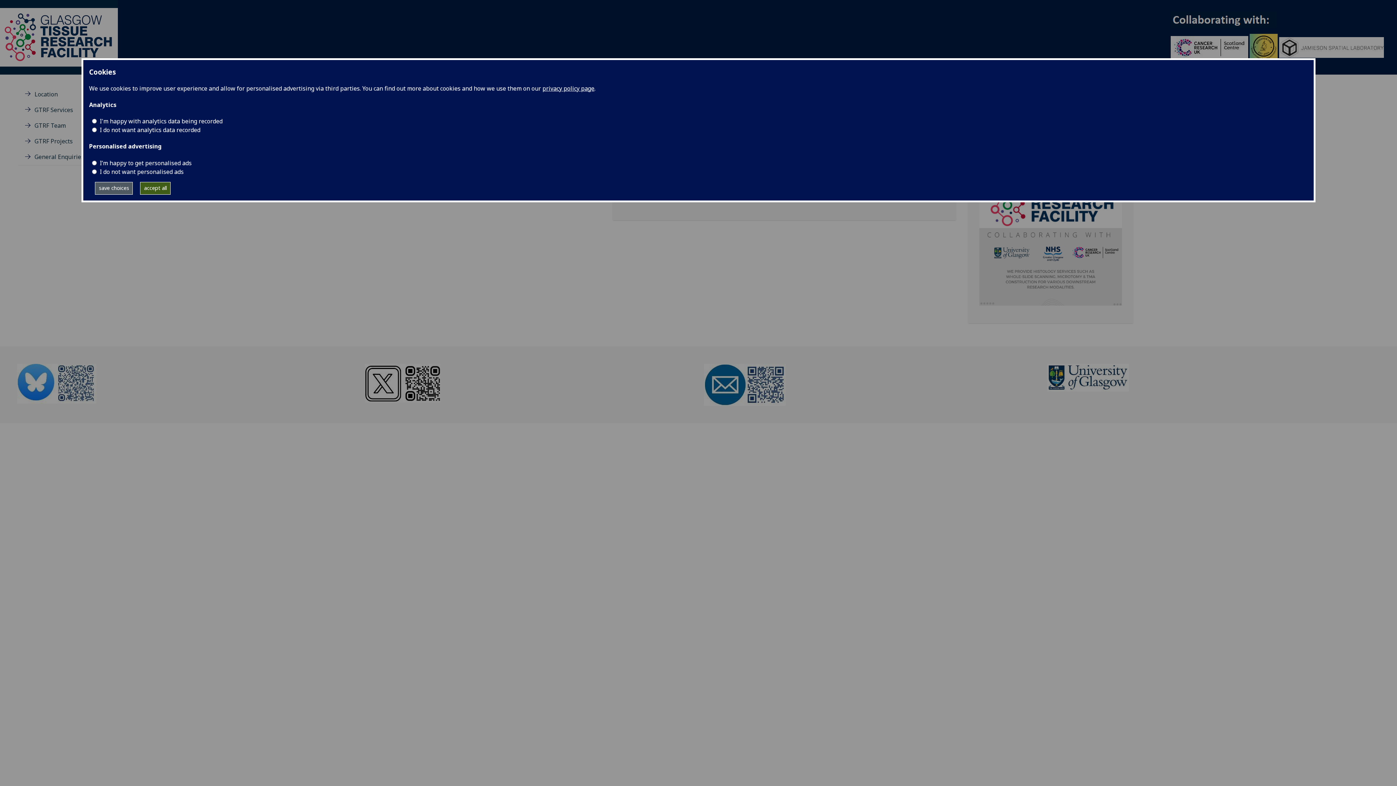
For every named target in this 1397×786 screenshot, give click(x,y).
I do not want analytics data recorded (150, 130)
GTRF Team (50, 126)
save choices (114, 187)
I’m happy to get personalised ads (146, 163)
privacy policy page (568, 88)
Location (46, 94)
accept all (155, 187)
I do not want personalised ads (142, 172)
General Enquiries (59, 157)
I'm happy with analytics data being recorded (161, 121)
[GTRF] (59, 37)
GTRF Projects (54, 141)
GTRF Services (54, 110)
